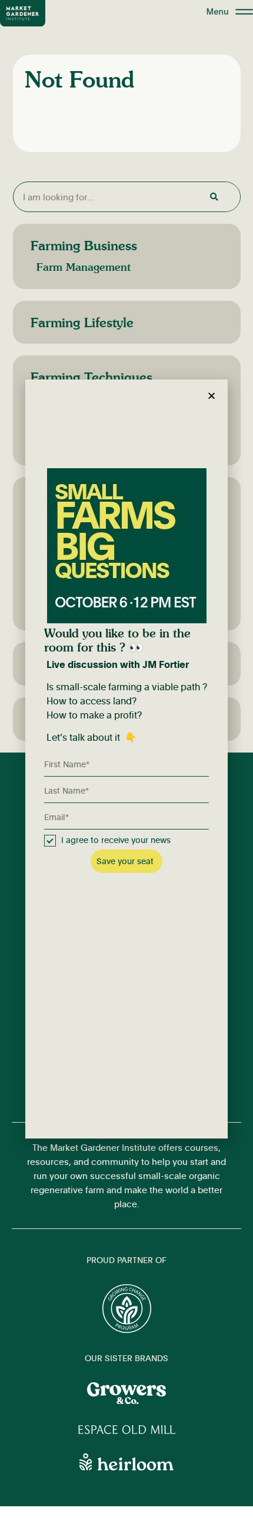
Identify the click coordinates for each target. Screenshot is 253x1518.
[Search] (213, 196)
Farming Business (84, 245)
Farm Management (83, 267)
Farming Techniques (91, 377)
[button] (211, 395)
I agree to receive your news (116, 839)
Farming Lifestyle (82, 322)
